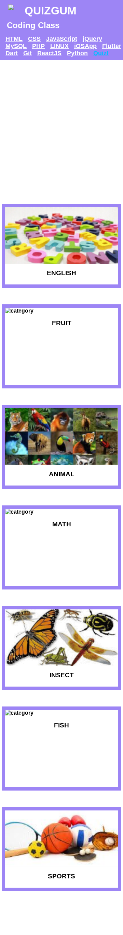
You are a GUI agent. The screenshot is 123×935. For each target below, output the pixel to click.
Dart (11, 53)
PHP (38, 46)
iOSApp (85, 46)
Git (27, 53)
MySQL (16, 46)
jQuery (92, 38)
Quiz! (101, 53)
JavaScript (61, 38)
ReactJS (49, 53)
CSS (34, 38)
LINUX (59, 46)
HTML (14, 38)
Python (77, 53)
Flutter (111, 46)
